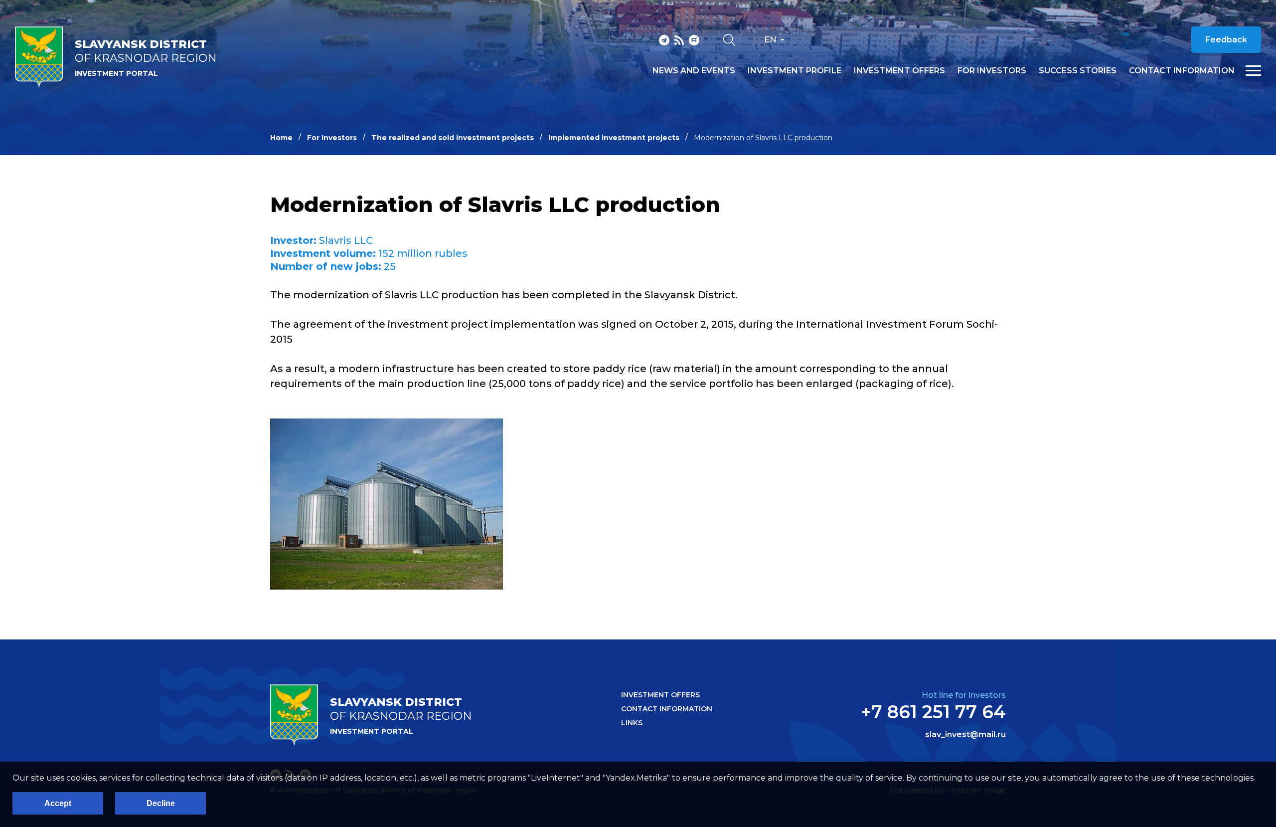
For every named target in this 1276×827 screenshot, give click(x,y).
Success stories (1077, 71)
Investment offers (899, 71)
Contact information (1182, 71)
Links (631, 722)
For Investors (332, 137)
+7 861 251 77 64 (933, 712)
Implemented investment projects (613, 137)
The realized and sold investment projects (452, 137)
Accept (57, 803)
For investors (991, 71)
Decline (161, 803)
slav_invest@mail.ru (965, 735)
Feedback (1226, 39)
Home (281, 137)
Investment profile (794, 71)
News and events (693, 71)
